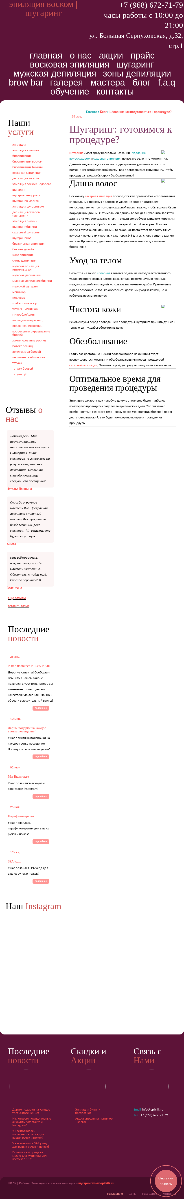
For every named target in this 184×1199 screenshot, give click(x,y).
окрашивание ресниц (27, 326)
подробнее (41, 708)
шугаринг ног (21, 238)
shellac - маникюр (24, 303)
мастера (107, 82)
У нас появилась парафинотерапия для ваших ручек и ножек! (28, 1134)
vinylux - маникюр (25, 309)
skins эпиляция (22, 255)
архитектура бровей (26, 352)
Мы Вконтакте (18, 776)
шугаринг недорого (26, 195)
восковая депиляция (26, 173)
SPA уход (14, 861)
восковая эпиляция (70, 64)
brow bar (26, 82)
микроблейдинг (23, 314)
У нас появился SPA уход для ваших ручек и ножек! (30, 1145)
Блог (103, 112)
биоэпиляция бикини (27, 167)
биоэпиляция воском (27, 161)
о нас (81, 55)
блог (141, 82)
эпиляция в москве (25, 150)
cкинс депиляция (24, 260)
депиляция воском (25, 178)
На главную (115, 1194)
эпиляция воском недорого (31, 184)
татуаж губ (19, 374)
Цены (132, 1194)
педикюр (18, 298)
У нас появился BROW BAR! (29, 666)
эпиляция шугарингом (28, 206)
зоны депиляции (137, 73)
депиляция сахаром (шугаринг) (26, 214)
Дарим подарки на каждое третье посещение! (27, 729)
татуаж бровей (22, 368)
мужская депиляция (54, 73)
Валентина (14, 588)
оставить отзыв (18, 606)
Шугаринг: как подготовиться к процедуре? (141, 112)
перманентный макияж (28, 357)
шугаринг (135, 64)
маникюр (19, 292)
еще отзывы (17, 598)
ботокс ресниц (22, 346)
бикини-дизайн (23, 249)
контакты (115, 91)
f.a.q (166, 82)
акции (111, 55)
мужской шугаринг (25, 286)
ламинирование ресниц (29, 340)
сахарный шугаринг (26, 232)
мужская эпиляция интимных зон (25, 268)
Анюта (11, 544)
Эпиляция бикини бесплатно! (87, 1111)
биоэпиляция (21, 156)
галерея (66, 82)
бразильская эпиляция (28, 244)
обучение (69, 91)
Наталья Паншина (19, 489)
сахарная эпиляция (98, 196)
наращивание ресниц (27, 320)
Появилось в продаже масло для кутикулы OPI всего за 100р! (29, 1156)
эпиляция (19, 145)
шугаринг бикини (24, 227)
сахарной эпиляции (83, 365)
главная (46, 55)
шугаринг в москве (25, 201)
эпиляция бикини (24, 221)
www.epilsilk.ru (103, 1183)
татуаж (17, 363)
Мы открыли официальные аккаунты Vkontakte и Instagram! (31, 1122)
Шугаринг (76, 153)
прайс (142, 55)
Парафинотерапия (21, 816)
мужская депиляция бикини (32, 281)
